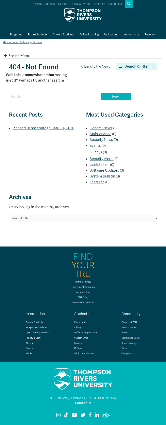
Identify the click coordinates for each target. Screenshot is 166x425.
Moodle (50, 4)
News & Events (80, 4)
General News (101, 128)
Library (77, 327)
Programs (16, 34)
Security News (101, 139)
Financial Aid (80, 322)
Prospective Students (36, 327)
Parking (125, 332)
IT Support (79, 348)
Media (29, 353)
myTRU (37, 4)
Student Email (81, 338)
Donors (29, 348)
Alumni (29, 343)
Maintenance (100, 134)
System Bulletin (102, 176)
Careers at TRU (129, 322)
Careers (63, 4)
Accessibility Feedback (83, 302)
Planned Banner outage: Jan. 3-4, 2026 (43, 128)
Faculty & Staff (33, 338)
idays (98, 152)
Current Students (63, 34)
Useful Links (99, 165)
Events (95, 145)
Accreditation (83, 292)
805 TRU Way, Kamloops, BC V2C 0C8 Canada (83, 398)
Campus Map (128, 353)
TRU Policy (83, 297)
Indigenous (111, 34)
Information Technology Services (24, 42)
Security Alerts (102, 159)
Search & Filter (135, 66)
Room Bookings (129, 343)
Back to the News (96, 67)
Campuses (115, 4)
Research (150, 34)
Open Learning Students (38, 332)
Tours (124, 348)
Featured (97, 182)
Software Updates (104, 170)
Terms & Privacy (83, 281)
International (131, 34)
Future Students (38, 34)
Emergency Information (83, 287)
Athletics (99, 4)
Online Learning (89, 34)
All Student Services (84, 353)
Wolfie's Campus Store (85, 332)
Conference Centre (130, 338)
